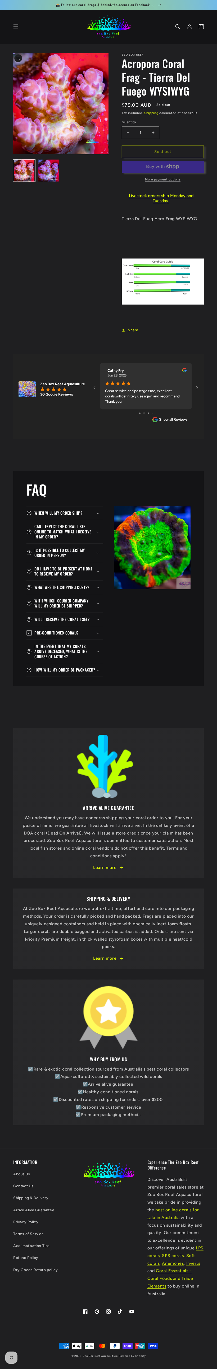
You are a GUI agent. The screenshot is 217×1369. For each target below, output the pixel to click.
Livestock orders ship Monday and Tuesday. (161, 198)
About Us (21, 1174)
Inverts (193, 1263)
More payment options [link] (162, 179)
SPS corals (173, 1255)
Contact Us (23, 1186)
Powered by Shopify (132, 1356)
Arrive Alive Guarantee (33, 1210)
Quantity (129, 122)
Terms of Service (28, 1234)
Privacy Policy (25, 1222)
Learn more (104, 867)
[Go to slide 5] (153, 413)
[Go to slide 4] (150, 413)
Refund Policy (25, 1257)
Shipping (151, 113)
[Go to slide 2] (141, 413)
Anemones (173, 1263)
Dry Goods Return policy (35, 1270)
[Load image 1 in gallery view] (24, 171)
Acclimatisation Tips (31, 1246)
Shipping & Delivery (30, 1198)
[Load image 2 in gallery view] (49, 171)
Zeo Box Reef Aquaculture (100, 1356)
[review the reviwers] (184, 371)
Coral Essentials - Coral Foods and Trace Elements (170, 1278)
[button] (16, 27)
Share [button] (133, 330)
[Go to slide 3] (146, 413)
